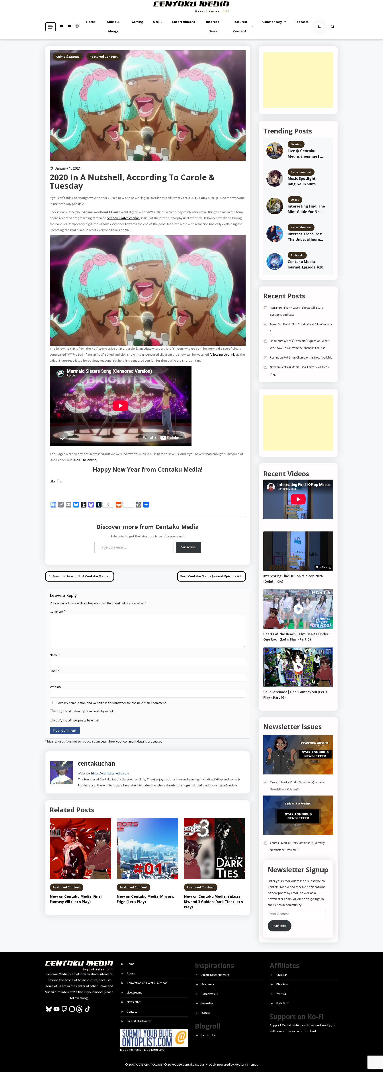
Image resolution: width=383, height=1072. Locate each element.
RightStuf (282, 1003)
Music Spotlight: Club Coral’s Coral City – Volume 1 (301, 328)
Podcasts (302, 22)
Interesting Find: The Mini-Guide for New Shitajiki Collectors (306, 209)
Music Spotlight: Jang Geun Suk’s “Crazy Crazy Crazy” (305, 181)
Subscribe (188, 547)
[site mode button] (320, 27)
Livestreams (134, 992)
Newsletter (134, 1002)
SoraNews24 (209, 993)
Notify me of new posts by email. (76, 720)
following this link (222, 354)
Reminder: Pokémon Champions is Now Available (301, 357)
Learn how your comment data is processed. (132, 741)
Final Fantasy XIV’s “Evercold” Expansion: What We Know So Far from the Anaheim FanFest (299, 344)
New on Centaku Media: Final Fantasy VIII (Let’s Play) (299, 371)
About (131, 973)
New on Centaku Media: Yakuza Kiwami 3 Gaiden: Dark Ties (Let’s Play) (213, 901)
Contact (132, 1011)
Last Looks (208, 1035)
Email (54, 671)
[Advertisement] (298, 80)
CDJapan (281, 974)
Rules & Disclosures (139, 1021)
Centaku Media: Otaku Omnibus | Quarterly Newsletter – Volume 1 (297, 846)
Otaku (157, 22)
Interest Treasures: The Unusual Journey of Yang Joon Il (306, 236)
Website (56, 687)
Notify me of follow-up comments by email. (83, 711)
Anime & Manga (113, 26)
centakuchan (96, 763)
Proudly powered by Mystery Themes (232, 1064)
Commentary (272, 22)
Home (90, 22)
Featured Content (240, 26)
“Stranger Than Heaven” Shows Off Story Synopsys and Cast (296, 311)
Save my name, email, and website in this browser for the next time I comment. (112, 703)
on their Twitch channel (123, 218)
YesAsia (281, 993)
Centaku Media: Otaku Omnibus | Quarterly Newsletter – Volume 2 (297, 786)
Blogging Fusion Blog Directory (142, 1049)
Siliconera (207, 984)
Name (55, 655)
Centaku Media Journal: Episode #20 (305, 264)
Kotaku (206, 1012)
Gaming (137, 22)
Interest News (212, 26)
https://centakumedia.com (110, 773)
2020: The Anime (84, 460)
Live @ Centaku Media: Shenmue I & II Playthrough (305, 153)
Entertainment (183, 22)
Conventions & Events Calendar (147, 983)
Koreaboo (208, 1003)
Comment (57, 611)
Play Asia (282, 984)
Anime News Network (215, 974)
